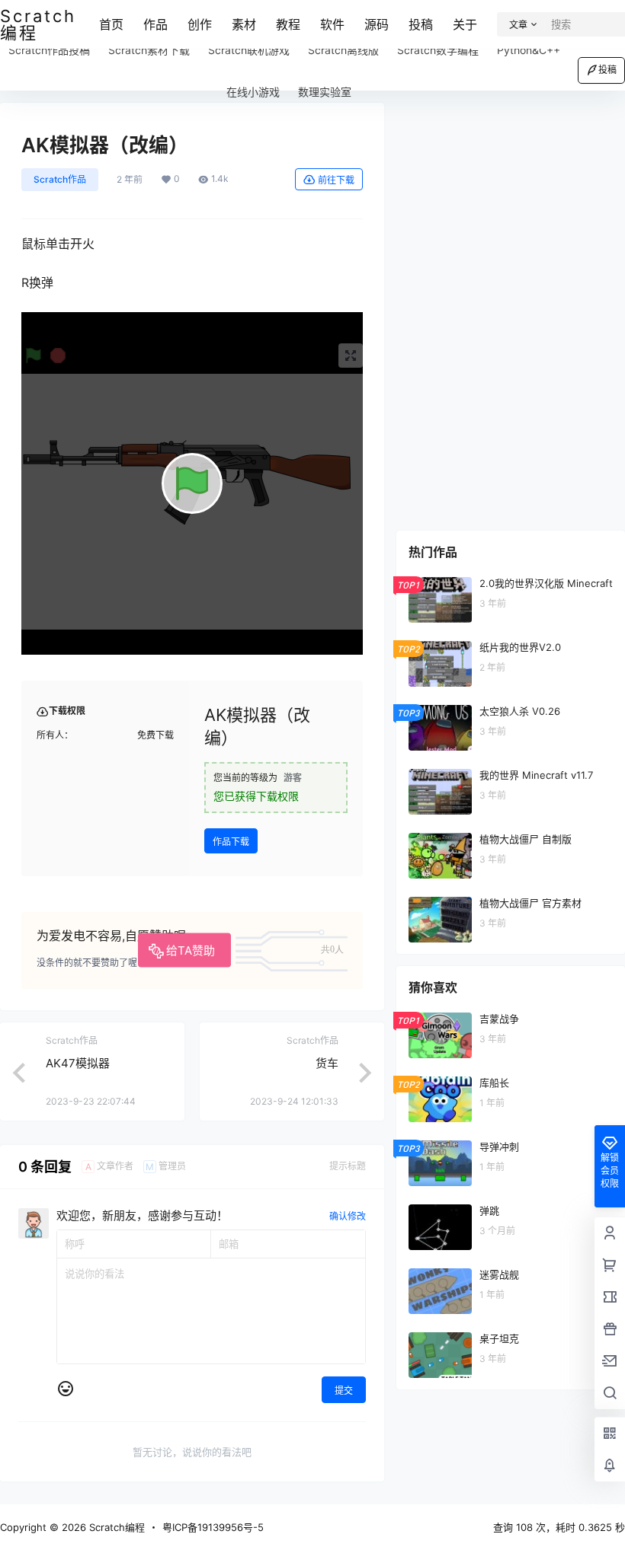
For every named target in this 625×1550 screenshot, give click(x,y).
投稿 (421, 24)
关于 (465, 24)
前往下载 (336, 180)
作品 (155, 24)
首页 (111, 24)
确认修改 (347, 1216)
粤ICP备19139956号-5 (213, 1527)
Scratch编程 (115, 1527)
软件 (332, 24)
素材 (244, 24)
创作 (200, 24)
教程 (288, 24)
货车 (327, 1063)
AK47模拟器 (78, 1063)
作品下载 (231, 841)
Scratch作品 (60, 179)
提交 (344, 1390)
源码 (376, 24)
